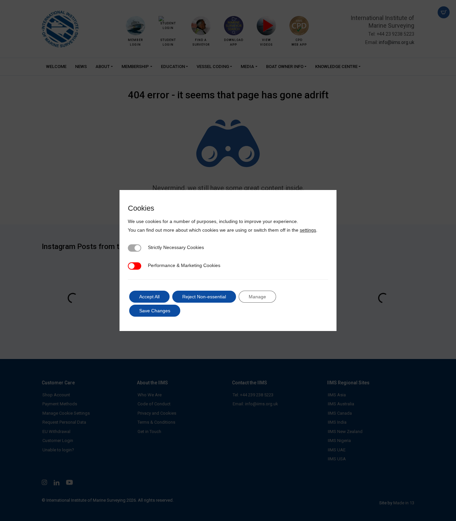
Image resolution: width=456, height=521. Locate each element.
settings (308, 230)
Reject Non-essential (204, 296)
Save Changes (154, 310)
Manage (257, 296)
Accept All (149, 296)
